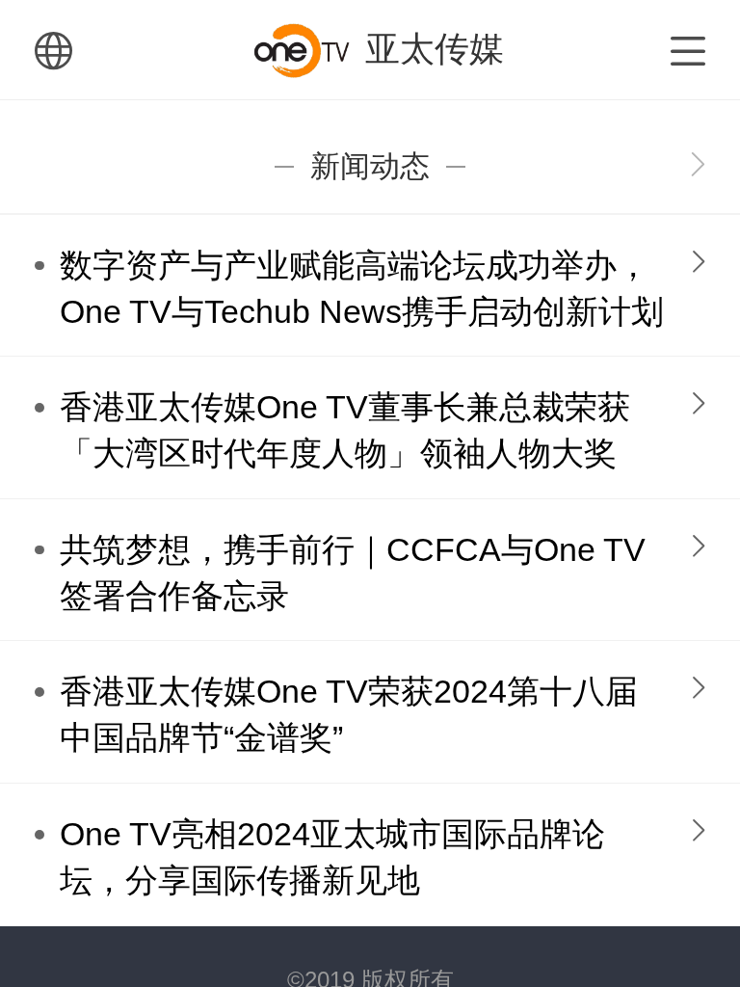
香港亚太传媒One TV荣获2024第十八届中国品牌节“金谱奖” (349, 715)
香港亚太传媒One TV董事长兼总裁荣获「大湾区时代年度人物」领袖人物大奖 (345, 430)
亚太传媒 (434, 48)
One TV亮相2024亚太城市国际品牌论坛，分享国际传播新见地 (332, 857)
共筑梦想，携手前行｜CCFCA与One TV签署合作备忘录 (353, 573)
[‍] (698, 166)
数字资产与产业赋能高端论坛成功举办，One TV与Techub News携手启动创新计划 (362, 289)
